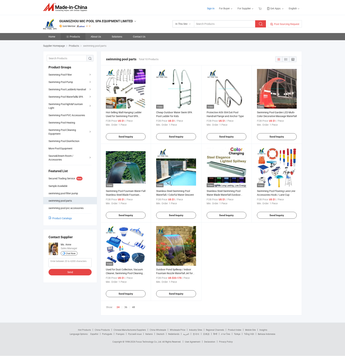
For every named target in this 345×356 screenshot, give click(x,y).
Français (120, 333)
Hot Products (84, 329)
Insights (263, 329)
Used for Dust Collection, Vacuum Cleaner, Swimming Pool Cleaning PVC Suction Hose (124, 273)
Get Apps (275, 8)
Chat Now (70, 253)
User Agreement (192, 341)
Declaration (209, 341)
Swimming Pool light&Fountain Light (66, 106)
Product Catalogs (62, 218)
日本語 (206, 333)
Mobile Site (250, 329)
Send (70, 272)
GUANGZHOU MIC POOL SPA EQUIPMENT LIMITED (96, 21)
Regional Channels (215, 329)
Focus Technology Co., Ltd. (149, 341)
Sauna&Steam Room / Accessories (61, 157)
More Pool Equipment (60, 148)
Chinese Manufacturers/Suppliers (130, 329)
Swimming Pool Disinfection (64, 141)
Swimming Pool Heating (62, 122)
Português (107, 333)
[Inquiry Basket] (260, 8)
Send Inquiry (126, 136)
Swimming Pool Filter (60, 74)
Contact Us (139, 36)
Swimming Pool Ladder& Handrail (67, 89)
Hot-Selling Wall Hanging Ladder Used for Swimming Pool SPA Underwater (124, 116)
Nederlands (173, 333)
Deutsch (160, 333)
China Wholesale (158, 329)
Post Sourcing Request (286, 24)
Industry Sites (195, 329)
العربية (186, 333)
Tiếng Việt (249, 333)
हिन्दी (215, 333)
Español (94, 333)
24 (118, 307)
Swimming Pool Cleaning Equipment (62, 131)
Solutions (117, 36)
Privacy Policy (226, 341)
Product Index (234, 329)
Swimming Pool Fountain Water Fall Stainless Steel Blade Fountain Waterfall (125, 194)
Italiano (149, 333)
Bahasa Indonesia (266, 333)
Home (52, 36)
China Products (102, 329)
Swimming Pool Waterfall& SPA (66, 96)
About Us (96, 36)
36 (125, 307)
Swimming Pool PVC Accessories (67, 115)
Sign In (211, 8)
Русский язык (135, 333)
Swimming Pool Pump (61, 82)
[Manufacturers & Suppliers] (66, 7)
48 (133, 307)
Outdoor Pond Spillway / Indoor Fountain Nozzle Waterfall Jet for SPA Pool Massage (174, 273)
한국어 (196, 333)
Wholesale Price (177, 329)
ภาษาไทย (225, 333)
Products (75, 36)
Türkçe (237, 333)
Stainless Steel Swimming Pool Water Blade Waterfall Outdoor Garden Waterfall (224, 194)
